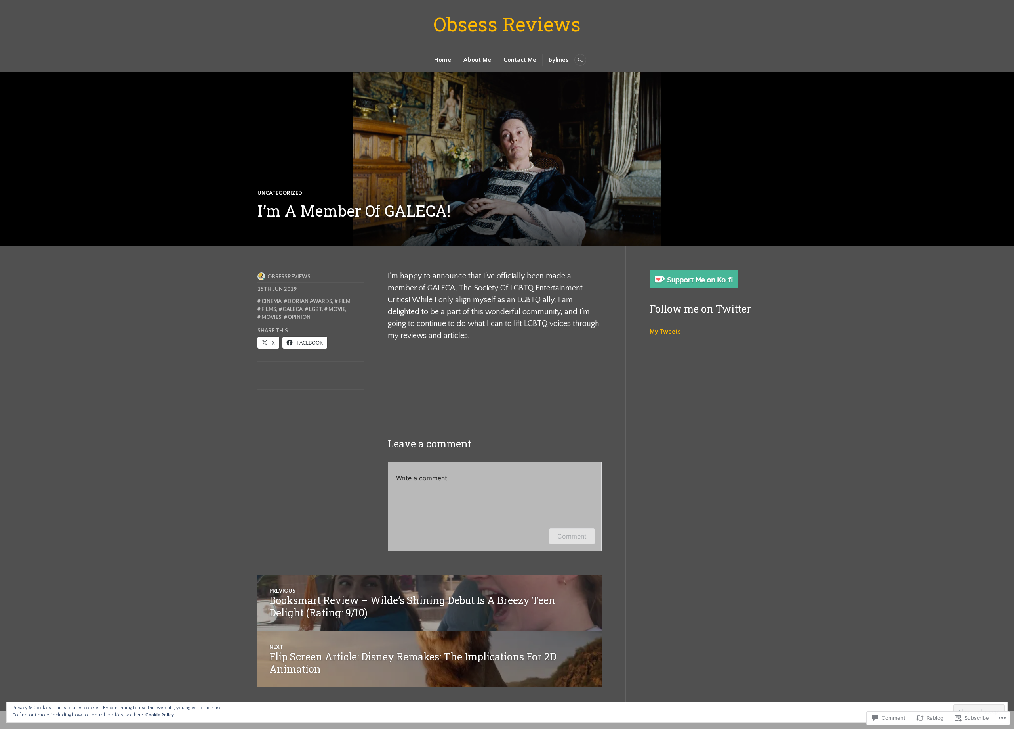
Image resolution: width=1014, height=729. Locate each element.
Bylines (558, 59)
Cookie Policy (159, 714)
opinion (299, 317)
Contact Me (519, 59)
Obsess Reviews (507, 23)
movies (271, 317)
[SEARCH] (580, 60)
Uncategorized (279, 193)
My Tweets (665, 331)
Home (442, 59)
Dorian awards (310, 301)
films (268, 309)
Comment (572, 536)
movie (336, 309)
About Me (477, 59)
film (345, 301)
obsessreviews (289, 276)
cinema (271, 301)
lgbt (315, 309)
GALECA (292, 309)
